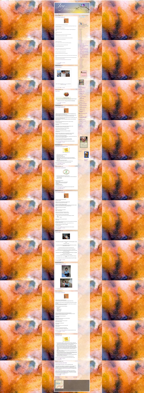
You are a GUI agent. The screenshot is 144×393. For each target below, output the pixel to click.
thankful (60, 103)
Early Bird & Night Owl (82, 119)
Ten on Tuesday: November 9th (60, 292)
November (81, 44)
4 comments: (63, 358)
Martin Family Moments (83, 87)
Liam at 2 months (58, 232)
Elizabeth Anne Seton (65, 371)
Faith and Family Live (61, 186)
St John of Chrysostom (68, 368)
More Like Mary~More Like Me (83, 113)
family (58, 103)
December (81, 43)
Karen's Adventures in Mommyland (82, 111)
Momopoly (81, 124)
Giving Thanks (81, 47)
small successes (59, 188)
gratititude (58, 164)
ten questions (58, 63)
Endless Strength (82, 98)
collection (63, 84)
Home (66, 377)
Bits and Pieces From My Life (83, 105)
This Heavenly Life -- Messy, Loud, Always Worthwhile (83, 117)
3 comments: (63, 259)
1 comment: (63, 163)
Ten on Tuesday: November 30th (60, 17)
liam (57, 260)
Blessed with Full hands (83, 96)
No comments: (64, 102)
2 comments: (63, 62)
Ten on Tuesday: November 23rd (84, 48)
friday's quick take (59, 359)
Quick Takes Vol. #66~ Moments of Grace (61, 146)
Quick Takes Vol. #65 (58, 335)
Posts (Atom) (60, 378)
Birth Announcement (82, 46)
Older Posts (75, 377)
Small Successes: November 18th (60, 167)
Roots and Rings (63, 59)
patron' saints (65, 354)
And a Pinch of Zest (82, 91)
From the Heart (62, 364)
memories (59, 260)
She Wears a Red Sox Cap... (83, 107)
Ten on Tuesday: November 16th (60, 192)
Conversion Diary (60, 162)
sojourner (81, 89)
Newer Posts (57, 377)
